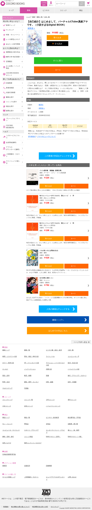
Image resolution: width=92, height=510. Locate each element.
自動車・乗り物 (73, 424)
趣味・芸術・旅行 (8, 436)
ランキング (10, 30)
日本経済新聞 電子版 (9, 454)
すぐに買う (58, 60)
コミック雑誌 (28, 436)
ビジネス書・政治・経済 (54, 350)
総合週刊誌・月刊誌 (74, 417)
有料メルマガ (6, 443)
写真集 (26, 388)
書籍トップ (6, 350)
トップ (11, 10)
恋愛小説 (49, 369)
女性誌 (48, 424)
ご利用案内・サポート (13, 155)
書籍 (28, 10)
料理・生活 (6, 382)
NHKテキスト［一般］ (75, 436)
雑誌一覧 (27, 417)
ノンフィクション (30, 369)
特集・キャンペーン (13, 35)
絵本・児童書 (72, 382)
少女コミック (6, 406)
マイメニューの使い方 (13, 162)
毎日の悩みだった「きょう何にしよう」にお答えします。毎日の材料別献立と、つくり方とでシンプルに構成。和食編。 (57, 244)
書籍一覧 (27, 350)
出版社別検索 (10, 92)
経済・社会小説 (73, 363)
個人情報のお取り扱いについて (20, 506)
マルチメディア (7, 388)
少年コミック (50, 400)
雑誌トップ (6, 417)
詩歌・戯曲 (49, 382)
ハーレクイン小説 (73, 369)
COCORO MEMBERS (10, 127)
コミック (63, 10)
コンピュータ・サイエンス (11, 430)
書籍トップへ (58, 320)
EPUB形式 (32, 136)
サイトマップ (55, 506)
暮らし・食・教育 (73, 430)
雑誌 (81, 10)
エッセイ (5, 369)
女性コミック (28, 406)
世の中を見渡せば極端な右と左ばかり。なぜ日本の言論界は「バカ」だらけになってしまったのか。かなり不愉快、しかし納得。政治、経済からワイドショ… (57, 271)
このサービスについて (13, 137)
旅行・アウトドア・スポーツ (77, 375)
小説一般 (71, 350)
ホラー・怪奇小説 (8, 363)
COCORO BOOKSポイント (12, 74)
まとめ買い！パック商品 (13, 67)
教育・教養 (27, 375)
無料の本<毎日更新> (13, 57)
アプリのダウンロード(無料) (12, 148)
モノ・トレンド (7, 424)
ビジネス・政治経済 (52, 417)
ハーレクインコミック (53, 406)
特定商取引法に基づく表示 (40, 506)
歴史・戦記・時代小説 (31, 356)
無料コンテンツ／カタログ (32, 443)
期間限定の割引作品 (13, 52)
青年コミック (72, 400)
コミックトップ (7, 400)
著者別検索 (10, 88)
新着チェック (10, 25)
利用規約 (6, 506)
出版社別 (27, 466)
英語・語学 (6, 375)
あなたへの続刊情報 (13, 44)
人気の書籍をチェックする (57, 309)
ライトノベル (50, 356)
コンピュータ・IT (73, 356)
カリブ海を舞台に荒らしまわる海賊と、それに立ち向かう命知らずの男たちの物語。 (53, 190)
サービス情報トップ (8, 477)
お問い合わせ (72, 477)
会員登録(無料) (11, 142)
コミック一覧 (28, 400)
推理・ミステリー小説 (9, 356)
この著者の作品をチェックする (58, 156)
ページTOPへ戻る (80, 342)
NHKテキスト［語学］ (53, 436)
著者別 (4, 466)
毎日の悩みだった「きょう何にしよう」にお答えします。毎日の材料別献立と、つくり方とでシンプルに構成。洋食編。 (57, 216)
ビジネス (46, 10)
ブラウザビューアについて (46, 136)
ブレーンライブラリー (13, 120)
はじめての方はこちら (58, 331)
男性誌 (26, 424)
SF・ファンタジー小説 (31, 363)
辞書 (47, 375)
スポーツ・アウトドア (31, 430)
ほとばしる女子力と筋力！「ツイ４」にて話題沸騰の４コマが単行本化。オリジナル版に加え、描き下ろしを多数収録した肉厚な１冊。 (57, 299)
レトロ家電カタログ (13, 39)
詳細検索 (9, 83)
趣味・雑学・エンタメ (31, 382)
